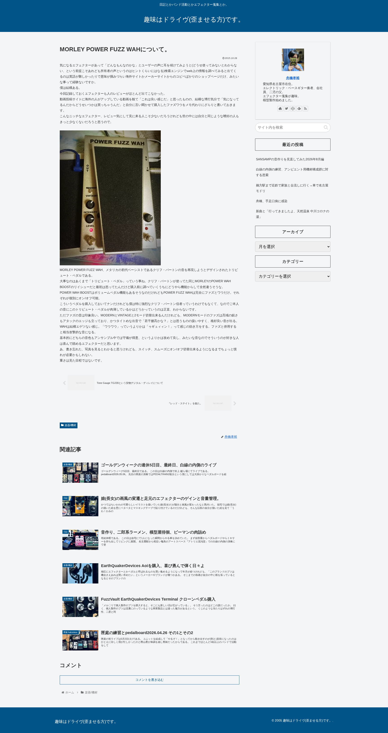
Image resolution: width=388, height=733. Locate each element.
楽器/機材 (70, 425)
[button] (326, 127)
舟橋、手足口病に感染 (271, 201)
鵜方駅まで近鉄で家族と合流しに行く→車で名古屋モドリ (292, 188)
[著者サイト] (280, 108)
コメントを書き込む (149, 680)
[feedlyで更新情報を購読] (299, 108)
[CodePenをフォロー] (292, 108)
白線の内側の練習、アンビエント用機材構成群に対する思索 (292, 172)
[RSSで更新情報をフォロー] (305, 108)
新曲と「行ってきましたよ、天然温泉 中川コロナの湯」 (292, 214)
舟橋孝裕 (293, 78)
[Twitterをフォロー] (286, 108)
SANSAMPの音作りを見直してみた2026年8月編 (290, 159)
